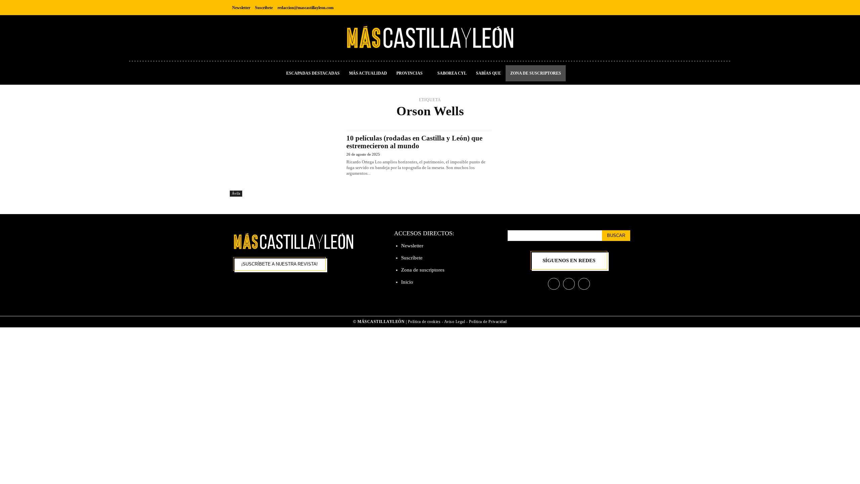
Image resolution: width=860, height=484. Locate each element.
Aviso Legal (455, 321)
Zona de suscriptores (422, 270)
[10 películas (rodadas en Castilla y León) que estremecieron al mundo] (285, 164)
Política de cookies (424, 321)
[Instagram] (609, 7)
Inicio (407, 282)
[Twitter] (624, 7)
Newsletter (412, 245)
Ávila (236, 193)
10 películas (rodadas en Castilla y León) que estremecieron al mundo (414, 142)
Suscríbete (412, 257)
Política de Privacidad (488, 321)
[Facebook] (594, 7)
